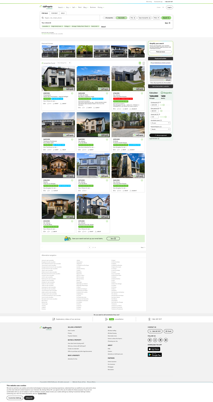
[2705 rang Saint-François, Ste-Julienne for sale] (128, 78)
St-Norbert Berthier (115, 278)
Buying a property (74, 340)
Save (112, 238)
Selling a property (75, 327)
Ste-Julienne (114, 293)
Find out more (160, 52)
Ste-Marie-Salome (115, 297)
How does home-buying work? (76, 343)
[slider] (163, 105)
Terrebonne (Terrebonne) (117, 309)
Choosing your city (113, 341)
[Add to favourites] (72, 93)
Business (93, 7)
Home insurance (112, 361)
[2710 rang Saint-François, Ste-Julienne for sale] (128, 165)
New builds (121, 18)
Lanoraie (78, 267)
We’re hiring (149, 1)
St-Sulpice (113, 285)
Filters (155, 17)
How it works (71, 330)
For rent (54, 13)
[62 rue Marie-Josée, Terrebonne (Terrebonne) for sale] (58, 124)
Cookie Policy (42, 393)
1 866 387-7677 (169, 1)
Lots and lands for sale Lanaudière (49, 290)
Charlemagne (45, 304)
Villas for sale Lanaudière (47, 270)
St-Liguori (113, 272)
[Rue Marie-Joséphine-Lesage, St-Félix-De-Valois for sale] (93, 78)
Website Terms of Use (79, 382)
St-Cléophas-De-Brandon (82, 300)
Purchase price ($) (155, 102)
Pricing (69, 333)
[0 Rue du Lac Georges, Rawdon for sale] (58, 165)
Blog (109, 327)
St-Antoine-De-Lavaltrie (82, 292)
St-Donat (79, 309)
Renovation (111, 369)
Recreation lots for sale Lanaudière (49, 299)
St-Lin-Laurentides (115, 273)
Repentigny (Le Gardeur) (82, 283)
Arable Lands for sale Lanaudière (49, 292)
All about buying (112, 333)
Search (165, 18)
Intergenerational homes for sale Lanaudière (52, 267)
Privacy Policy (91, 382)
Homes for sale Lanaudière (48, 260)
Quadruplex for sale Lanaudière (49, 287)
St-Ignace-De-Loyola (116, 267)
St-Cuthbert (79, 302)
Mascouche (79, 273)
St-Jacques (113, 268)
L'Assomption (80, 262)
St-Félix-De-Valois (115, 262)
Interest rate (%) (154, 114)
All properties (109, 18)
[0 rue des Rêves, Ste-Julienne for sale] (93, 124)
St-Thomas (113, 287)
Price (132, 17)
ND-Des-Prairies (80, 278)
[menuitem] (87, 331)
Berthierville (44, 302)
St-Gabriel (113, 263)
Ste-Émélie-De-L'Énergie (117, 302)
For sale (45, 13)
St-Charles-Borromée (81, 297)
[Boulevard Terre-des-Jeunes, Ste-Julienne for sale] (93, 206)
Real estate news (112, 336)
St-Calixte (79, 295)
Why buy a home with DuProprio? (77, 346)
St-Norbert (113, 277)
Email (169, 331)
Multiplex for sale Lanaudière (48, 282)
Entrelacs (44, 309)
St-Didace (79, 307)
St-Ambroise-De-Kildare (82, 290)
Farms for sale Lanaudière (47, 297)
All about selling (112, 330)
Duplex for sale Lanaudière (48, 283)
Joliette (78, 260)
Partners (111, 358)
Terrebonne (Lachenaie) (116, 307)
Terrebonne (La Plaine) (116, 305)
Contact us (152, 327)
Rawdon (78, 280)
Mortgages (110, 367)
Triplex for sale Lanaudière (47, 285)
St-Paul (113, 280)
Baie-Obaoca (45, 300)
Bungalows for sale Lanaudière (48, 262)
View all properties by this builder (160, 83)
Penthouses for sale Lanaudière (49, 278)
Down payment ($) (155, 108)
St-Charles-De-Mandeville (82, 299)
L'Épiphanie (79, 263)
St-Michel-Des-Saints (116, 275)
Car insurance (111, 364)
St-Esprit (113, 260)
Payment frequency (155, 126)
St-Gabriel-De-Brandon (116, 265)
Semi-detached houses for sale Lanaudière (51, 263)
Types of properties (143, 17)
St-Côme (79, 304)
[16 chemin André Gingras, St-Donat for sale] (128, 124)
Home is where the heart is (115, 338)
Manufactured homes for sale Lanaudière (51, 273)
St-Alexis (79, 287)
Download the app (158, 1)
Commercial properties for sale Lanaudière (51, 295)
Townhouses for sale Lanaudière (49, 265)
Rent (80, 7)
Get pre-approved (162, 135)
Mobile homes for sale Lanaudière (49, 272)
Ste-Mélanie (114, 299)
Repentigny (79, 282)
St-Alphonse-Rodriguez (82, 288)
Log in (169, 7)
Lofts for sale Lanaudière (47, 277)
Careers (110, 351)
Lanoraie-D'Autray (81, 268)
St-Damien (79, 305)
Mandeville (79, 272)
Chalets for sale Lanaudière (48, 280)
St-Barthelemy (80, 293)
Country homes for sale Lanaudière (49, 268)
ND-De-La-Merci (80, 275)
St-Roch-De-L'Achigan (116, 283)
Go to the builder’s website (161, 86)
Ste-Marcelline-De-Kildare (117, 295)
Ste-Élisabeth (114, 300)
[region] (106, 392)
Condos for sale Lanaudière (48, 275)
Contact (158, 7)
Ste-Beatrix (114, 290)
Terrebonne (114, 304)
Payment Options (72, 336)
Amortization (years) (155, 120)
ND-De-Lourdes (80, 277)
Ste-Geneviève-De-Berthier (117, 292)
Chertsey (44, 305)
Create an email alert (73, 348)
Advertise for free (72, 359)
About (110, 345)
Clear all (103, 26)
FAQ (109, 348)
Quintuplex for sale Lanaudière (49, 288)
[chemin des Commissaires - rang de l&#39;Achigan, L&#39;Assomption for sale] (58, 78)
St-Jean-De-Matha (115, 270)
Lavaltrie (78, 270)
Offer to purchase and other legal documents (80, 351)
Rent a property (74, 355)
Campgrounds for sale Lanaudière (49, 293)
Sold (63, 13)
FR (163, 7)
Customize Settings (14, 398)
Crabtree (44, 307)
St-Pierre (113, 282)
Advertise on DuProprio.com (115, 354)
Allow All (29, 398)
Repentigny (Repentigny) (82, 285)
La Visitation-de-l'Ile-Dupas (83, 265)
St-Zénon (113, 288)
